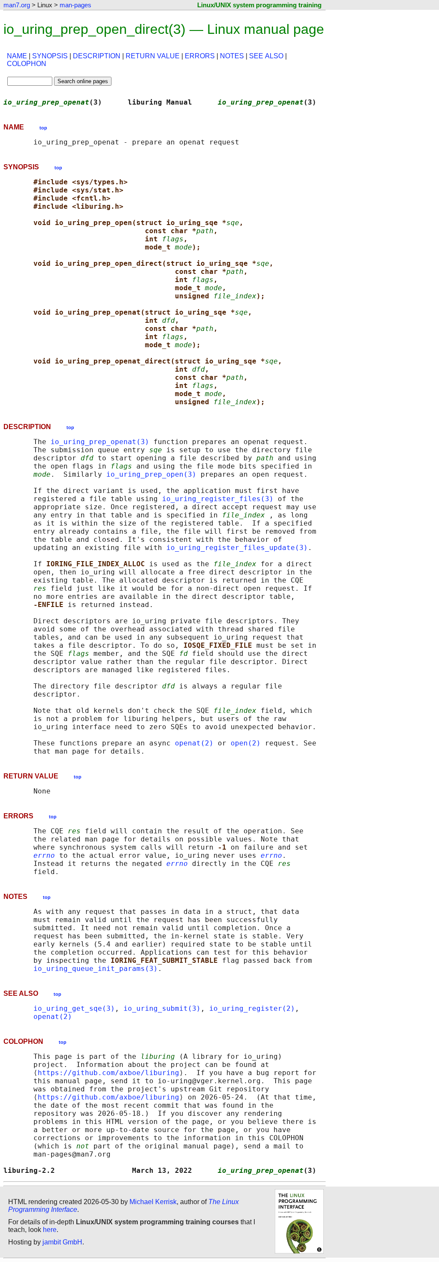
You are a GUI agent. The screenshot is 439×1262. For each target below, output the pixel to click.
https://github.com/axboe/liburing (108, 1073)
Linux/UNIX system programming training (259, 5)
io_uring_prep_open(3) (151, 474)
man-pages (75, 5)
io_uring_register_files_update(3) (237, 548)
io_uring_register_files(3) (218, 499)
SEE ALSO (266, 56)
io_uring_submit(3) (162, 1008)
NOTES (232, 56)
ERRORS (200, 56)
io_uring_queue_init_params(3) (95, 969)
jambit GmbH (62, 1242)
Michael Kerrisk (153, 1201)
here (50, 1229)
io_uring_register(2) (252, 1008)
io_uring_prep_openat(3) (100, 442)
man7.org (16, 5)
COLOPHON (26, 63)
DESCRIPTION (96, 56)
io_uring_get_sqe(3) (74, 1008)
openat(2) (194, 743)
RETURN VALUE (153, 56)
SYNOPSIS (50, 56)
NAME (17, 56)
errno (44, 855)
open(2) (246, 743)
